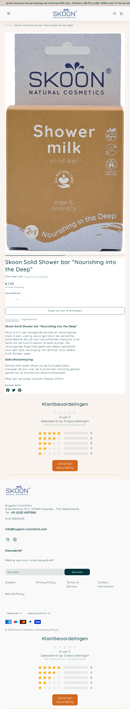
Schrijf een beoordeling (65, 465)
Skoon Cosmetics (36, 276)
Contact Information (106, 584)
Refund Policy (15, 594)
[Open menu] (8, 13)
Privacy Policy (45, 582)
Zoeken (10, 582)
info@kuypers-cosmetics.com (26, 529)
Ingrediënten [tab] (29, 319)
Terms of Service (73, 584)
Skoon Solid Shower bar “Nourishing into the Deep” (44, 25)
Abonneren (77, 572)
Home (8, 25)
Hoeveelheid (12, 293)
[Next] (123, 145)
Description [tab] (12, 319)
